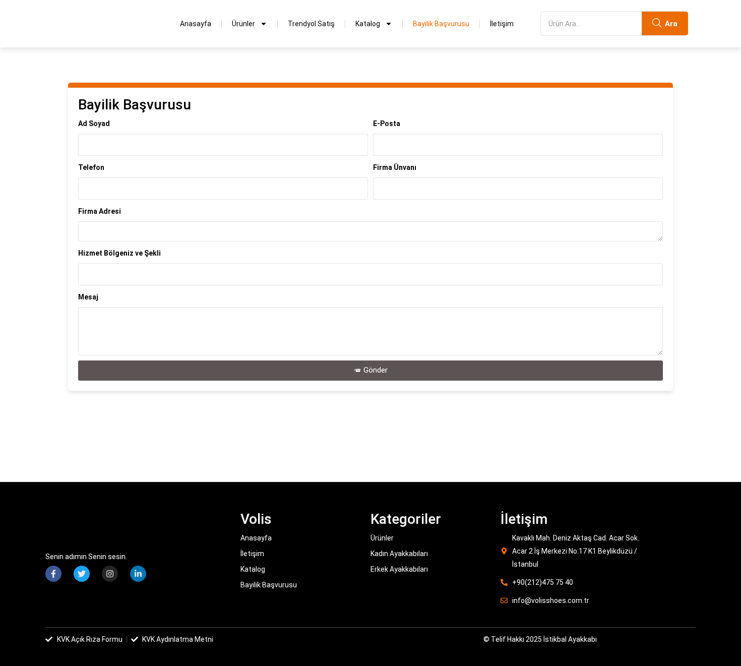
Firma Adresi (99, 211)
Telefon (91, 167)
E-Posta (386, 123)
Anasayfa (195, 24)
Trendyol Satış (311, 24)
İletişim (502, 24)
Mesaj (88, 297)
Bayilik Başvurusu (441, 24)
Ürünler (243, 24)
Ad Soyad (94, 123)
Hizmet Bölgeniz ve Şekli (119, 253)
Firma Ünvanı (394, 167)
